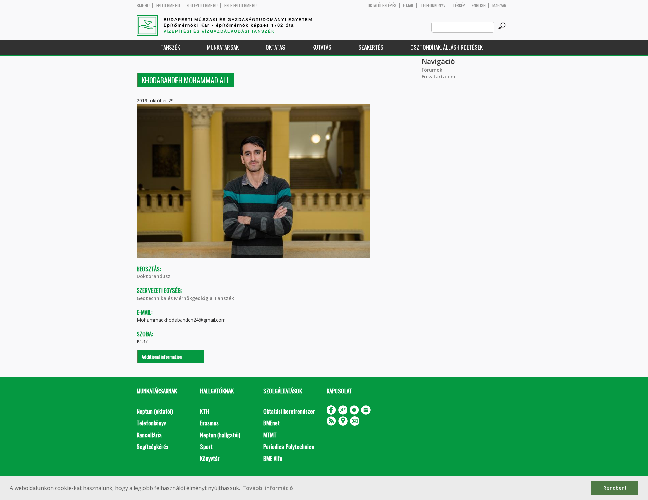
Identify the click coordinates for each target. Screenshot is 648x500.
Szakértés (370, 47)
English (479, 5)
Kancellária (149, 434)
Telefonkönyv (433, 5)
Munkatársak (223, 47)
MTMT (270, 434)
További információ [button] (267, 488)
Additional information (162, 356)
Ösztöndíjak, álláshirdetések (446, 47)
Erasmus (209, 423)
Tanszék (170, 47)
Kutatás (321, 47)
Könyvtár (210, 458)
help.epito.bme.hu (240, 5)
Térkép (459, 5)
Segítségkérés (152, 446)
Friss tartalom (438, 76)
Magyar (499, 5)
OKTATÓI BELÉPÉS (382, 5)
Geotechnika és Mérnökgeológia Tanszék (185, 298)
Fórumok (432, 69)
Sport (206, 446)
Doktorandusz (153, 276)
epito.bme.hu (168, 5)
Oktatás (275, 47)
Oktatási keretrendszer (289, 411)
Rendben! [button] (614, 487)
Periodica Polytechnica (288, 446)
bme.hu (143, 5)
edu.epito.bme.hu (202, 5)
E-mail (408, 5)
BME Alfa (272, 458)
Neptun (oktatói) (155, 411)
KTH (204, 411)
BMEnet (271, 423)
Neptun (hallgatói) (220, 434)
